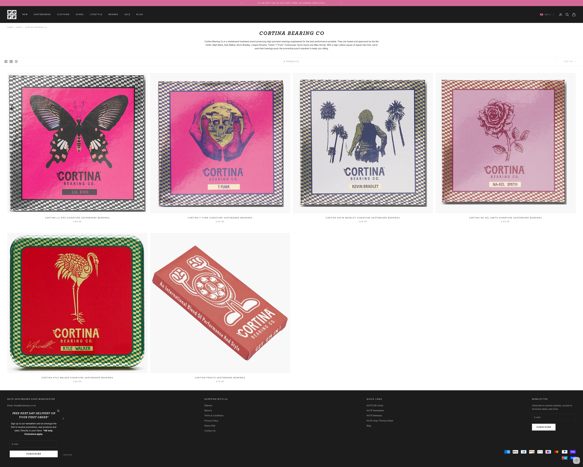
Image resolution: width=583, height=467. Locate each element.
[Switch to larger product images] (6, 61)
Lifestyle (96, 14)
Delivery (208, 405)
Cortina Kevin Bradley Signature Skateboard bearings (363, 218)
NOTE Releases (374, 415)
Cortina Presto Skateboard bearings (220, 377)
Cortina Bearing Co (36, 27)
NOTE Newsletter (375, 410)
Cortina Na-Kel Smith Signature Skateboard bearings (505, 218)
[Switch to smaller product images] (11, 61)
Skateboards (42, 14)
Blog (139, 14)
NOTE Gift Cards (375, 405)
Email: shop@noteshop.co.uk (21, 405)
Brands (113, 14)
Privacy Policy (211, 420)
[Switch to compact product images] (16, 61)
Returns (208, 410)
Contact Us (209, 430)
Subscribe (33, 454)
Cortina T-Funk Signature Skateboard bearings (220, 218)
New (25, 14)
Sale (127, 14)
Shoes (80, 14)
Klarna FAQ (209, 425)
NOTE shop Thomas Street (380, 420)
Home (10, 27)
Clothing (63, 14)
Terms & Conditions (213, 415)
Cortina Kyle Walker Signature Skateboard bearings (77, 377)
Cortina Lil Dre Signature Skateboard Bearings (77, 218)
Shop (19, 27)
